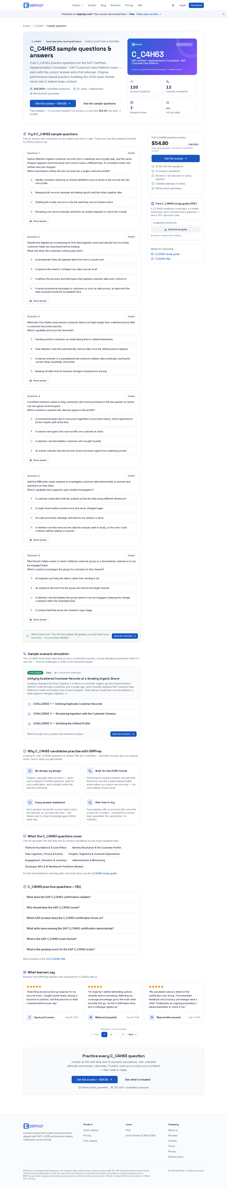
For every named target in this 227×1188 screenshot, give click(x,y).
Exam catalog (90, 1130)
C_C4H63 (39, 25)
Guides (92, 5)
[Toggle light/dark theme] (173, 5)
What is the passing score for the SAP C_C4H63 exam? (61, 949)
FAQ (140, 5)
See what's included (137, 1079)
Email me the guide (177, 229)
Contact (172, 1140)
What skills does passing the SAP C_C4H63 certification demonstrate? (70, 928)
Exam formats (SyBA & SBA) (141, 1135)
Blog (103, 5)
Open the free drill (123, 636)
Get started (196, 5)
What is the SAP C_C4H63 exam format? (52, 939)
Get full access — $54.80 (51, 103)
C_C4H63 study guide (104, 873)
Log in (182, 5)
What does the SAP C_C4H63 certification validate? (59, 897)
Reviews (115, 5)
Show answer (40, 221)
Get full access (174, 158)
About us (173, 1130)
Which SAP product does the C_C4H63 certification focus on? (65, 918)
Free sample (90, 1140)
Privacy (172, 1151)
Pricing (129, 5)
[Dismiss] (224, 14)
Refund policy (175, 1156)
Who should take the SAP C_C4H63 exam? (53, 907)
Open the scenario (121, 734)
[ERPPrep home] (33, 5)
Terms (171, 1146)
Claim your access (147, 14)
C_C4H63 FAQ (57, 958)
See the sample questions (99, 103)
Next (131, 1034)
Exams (76, 5)
